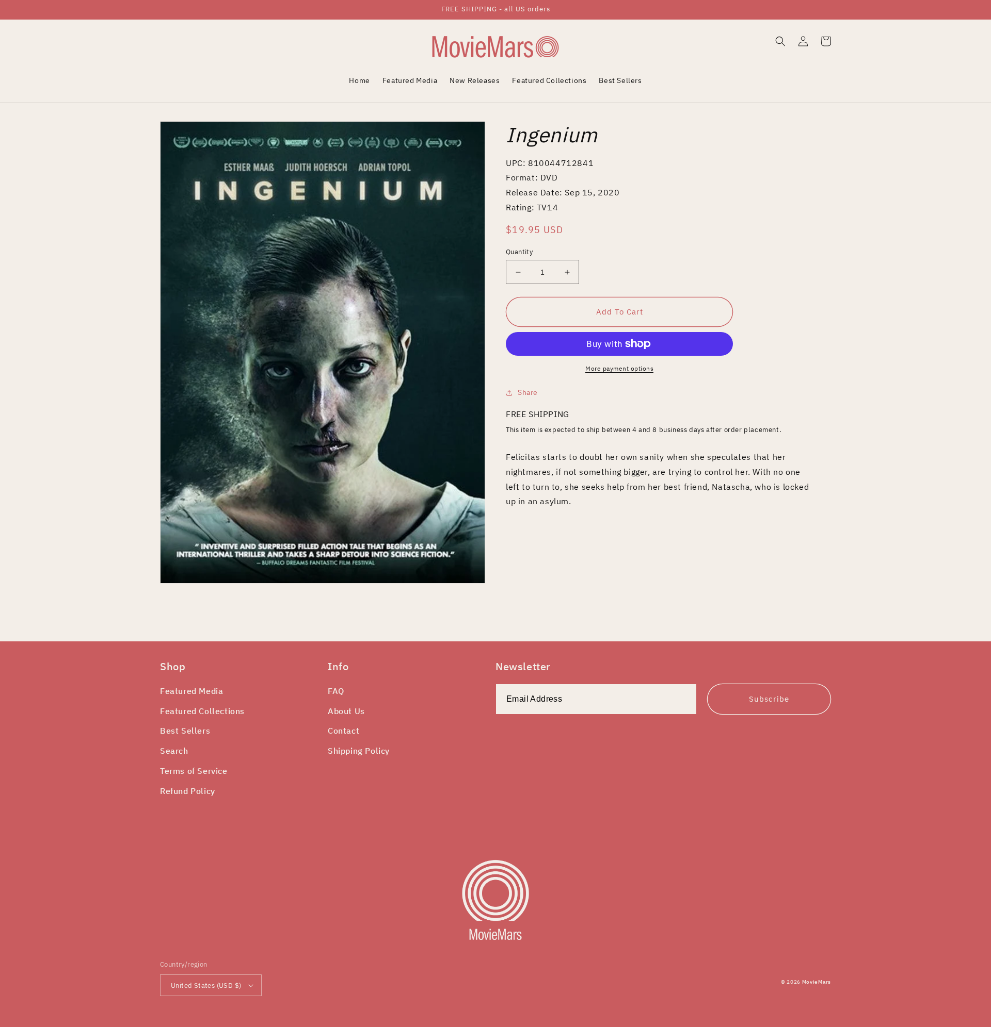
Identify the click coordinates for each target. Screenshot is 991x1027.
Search (174, 751)
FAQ (336, 691)
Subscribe (769, 699)
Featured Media (191, 691)
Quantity (519, 251)
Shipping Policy (359, 751)
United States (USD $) (206, 985)
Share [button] (528, 392)
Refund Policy (187, 791)
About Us (346, 711)
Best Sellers (185, 730)
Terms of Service (194, 771)
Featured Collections (202, 711)
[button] (780, 41)
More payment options (619, 368)
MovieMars (816, 982)
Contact (343, 730)
